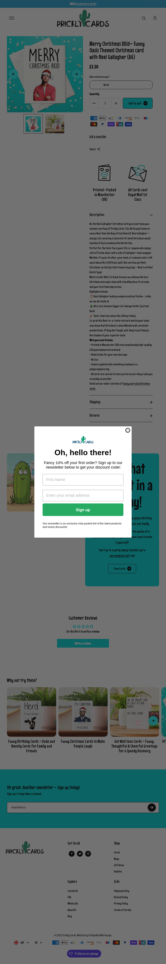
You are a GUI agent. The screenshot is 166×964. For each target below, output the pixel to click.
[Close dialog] (128, 430)
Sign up (83, 510)
